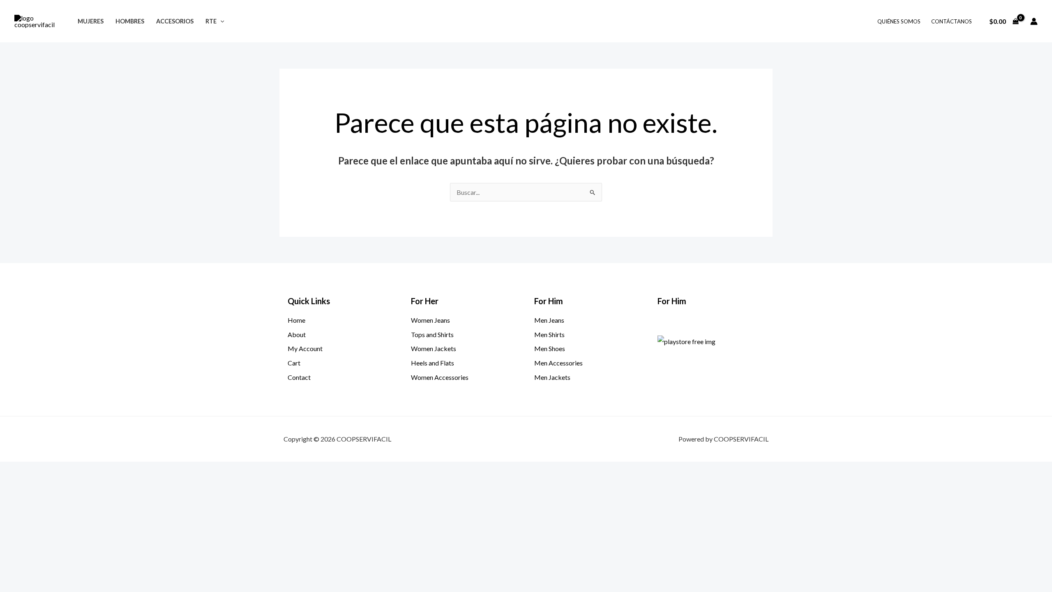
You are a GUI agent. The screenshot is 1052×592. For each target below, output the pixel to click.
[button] (220, 21)
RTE (211, 21)
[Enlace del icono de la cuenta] (1034, 21)
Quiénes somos (898, 21)
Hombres (129, 21)
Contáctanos (951, 21)
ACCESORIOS (175, 21)
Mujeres (91, 21)
